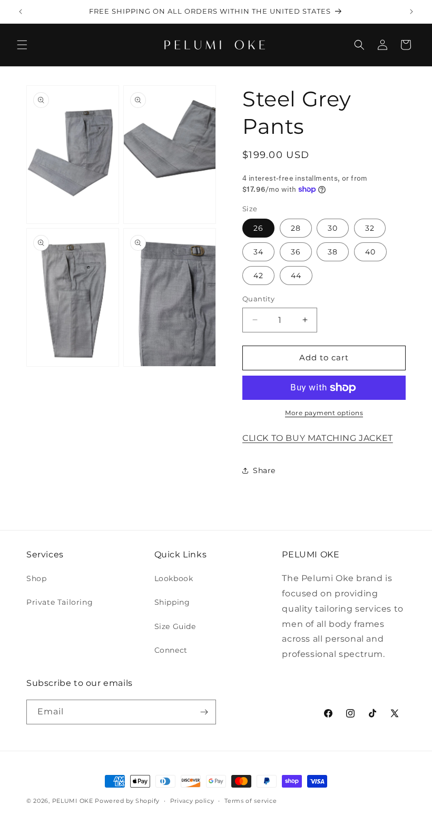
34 (258, 252)
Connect (171, 650)
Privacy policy (192, 800)
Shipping (172, 602)
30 (333, 228)
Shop (36, 578)
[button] (22, 44)
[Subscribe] (203, 712)
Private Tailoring (59, 602)
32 (370, 228)
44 (296, 275)
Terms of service (250, 800)
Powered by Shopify (127, 800)
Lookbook (173, 578)
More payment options (324, 413)
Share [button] (264, 470)
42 (258, 275)
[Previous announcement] (20, 11)
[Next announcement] (411, 11)
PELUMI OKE (72, 800)
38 (333, 252)
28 (296, 228)
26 (258, 228)
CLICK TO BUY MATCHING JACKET (317, 438)
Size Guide (175, 626)
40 (370, 252)
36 (296, 252)
